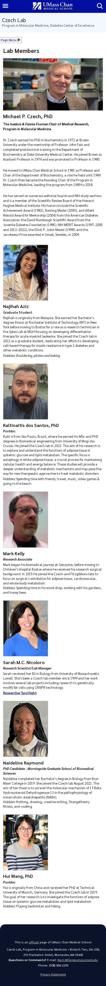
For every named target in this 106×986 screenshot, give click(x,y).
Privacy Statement (53, 974)
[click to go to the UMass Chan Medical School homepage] (52, 6)
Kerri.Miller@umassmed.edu (78, 960)
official (34, 942)
